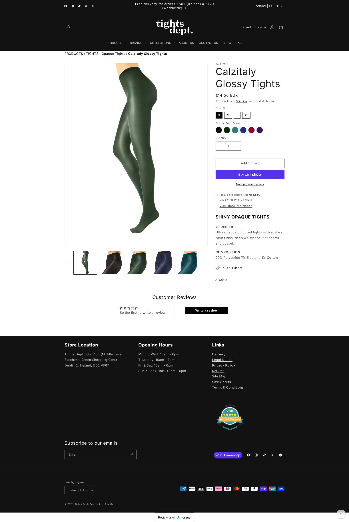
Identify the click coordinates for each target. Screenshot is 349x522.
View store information (236, 206)
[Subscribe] (132, 454)
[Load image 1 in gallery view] (85, 262)
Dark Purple (259, 130)
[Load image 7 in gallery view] (110, 262)
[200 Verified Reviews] (230, 431)
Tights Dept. (82, 504)
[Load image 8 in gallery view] (136, 262)
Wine (251, 130)
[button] (69, 27)
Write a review (206, 310)
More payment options (250, 184)
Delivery (218, 354)
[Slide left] (69, 263)
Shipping (241, 101)
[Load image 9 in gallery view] (161, 262)
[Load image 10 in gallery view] (186, 262)
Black (219, 130)
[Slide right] (204, 263)
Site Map (219, 376)
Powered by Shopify (101, 504)
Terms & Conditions (228, 387)
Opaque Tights (113, 54)
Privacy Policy (223, 365)
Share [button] (223, 279)
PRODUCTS (74, 54)
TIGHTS (92, 54)
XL (246, 114)
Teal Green (235, 130)
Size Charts (221, 382)
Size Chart (233, 268)
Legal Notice (222, 360)
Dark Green (227, 130)
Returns (218, 371)
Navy (243, 130)
